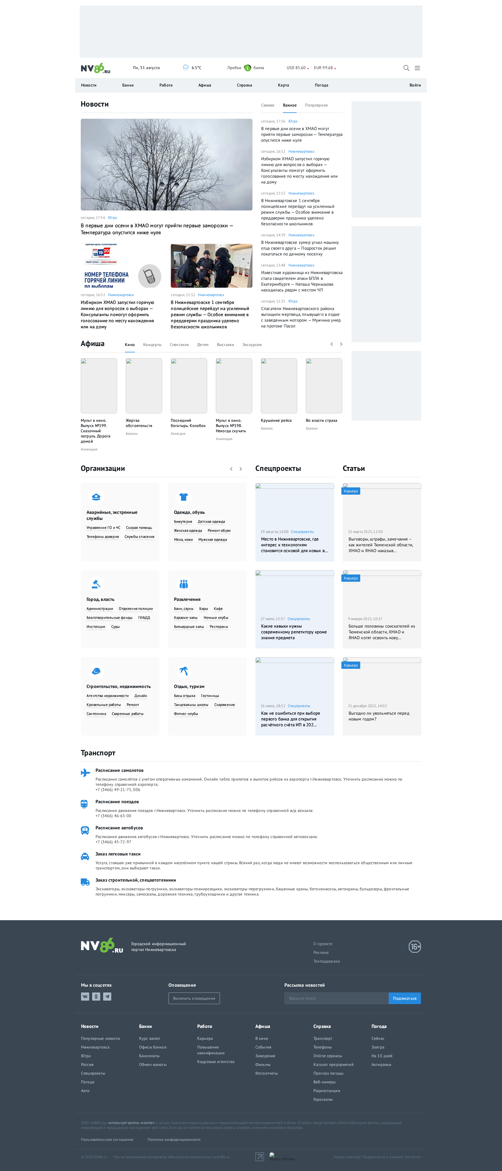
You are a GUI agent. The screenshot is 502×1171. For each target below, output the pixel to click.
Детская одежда (211, 521)
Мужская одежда (212, 539)
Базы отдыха (185, 695)
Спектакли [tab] (179, 344)
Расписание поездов (117, 801)
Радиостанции (326, 1090)
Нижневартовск (121, 294)
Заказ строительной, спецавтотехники (136, 880)
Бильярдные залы (189, 626)
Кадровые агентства (216, 1061)
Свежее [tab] (268, 105)
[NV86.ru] (95, 68)
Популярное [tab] (316, 105)
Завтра (378, 1047)
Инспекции (96, 626)
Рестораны (219, 626)
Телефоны (322, 1047)
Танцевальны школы (191, 704)
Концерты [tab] (152, 344)
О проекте (323, 943)
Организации (103, 468)
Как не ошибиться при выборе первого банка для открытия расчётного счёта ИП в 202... (290, 718)
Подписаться (405, 998)
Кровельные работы (104, 704)
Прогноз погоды (328, 1073)
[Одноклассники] (96, 996)
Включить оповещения (194, 998)
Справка (244, 85)
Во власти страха (321, 420)
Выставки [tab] (225, 344)
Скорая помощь (139, 527)
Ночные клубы (216, 617)
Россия (87, 1064)
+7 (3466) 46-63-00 (113, 815)
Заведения (265, 1055)
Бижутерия (183, 521)
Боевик (132, 433)
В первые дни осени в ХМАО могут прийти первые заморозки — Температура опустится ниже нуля (157, 229)
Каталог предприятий (333, 1064)
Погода (321, 85)
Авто (85, 1090)
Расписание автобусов (119, 827)
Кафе (218, 608)
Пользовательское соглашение (107, 1139)
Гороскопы (323, 1099)
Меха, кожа (183, 539)
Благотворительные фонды (109, 617)
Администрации (100, 608)
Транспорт (98, 752)
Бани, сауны (184, 608)
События (263, 1047)
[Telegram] (107, 996)
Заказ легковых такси (118, 854)
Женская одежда (188, 530)
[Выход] (418, 68)
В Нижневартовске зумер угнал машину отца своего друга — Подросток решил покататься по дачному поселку (300, 248)
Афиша (93, 343)
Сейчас (378, 1038)
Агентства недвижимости (108, 695)
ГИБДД (144, 617)
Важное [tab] (290, 105)
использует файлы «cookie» (131, 1122)
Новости (95, 104)
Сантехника (96, 713)
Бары (203, 608)
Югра (112, 217)
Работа (166, 85)
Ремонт (133, 704)
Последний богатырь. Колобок (188, 423)
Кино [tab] (130, 344)
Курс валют (149, 1038)
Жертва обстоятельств (139, 423)
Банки (128, 85)
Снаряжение (224, 704)
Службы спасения (140, 536)
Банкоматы (149, 1055)
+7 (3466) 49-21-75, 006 (118, 789)
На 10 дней (382, 1055)
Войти (415, 85)
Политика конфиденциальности (174, 1139)
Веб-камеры (324, 1081)
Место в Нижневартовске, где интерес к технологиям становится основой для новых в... (294, 544)
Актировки (381, 1064)
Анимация (89, 449)
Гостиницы (210, 695)
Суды (115, 626)
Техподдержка (326, 961)
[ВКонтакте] (85, 996)
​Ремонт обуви (219, 530)
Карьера (205, 1038)
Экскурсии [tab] (252, 344)
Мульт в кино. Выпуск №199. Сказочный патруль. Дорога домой (95, 431)
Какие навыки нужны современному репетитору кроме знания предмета (294, 631)
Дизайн (141, 695)
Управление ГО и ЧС (103, 527)
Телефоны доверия (103, 536)
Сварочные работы (128, 713)
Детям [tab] (203, 344)
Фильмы (262, 1064)
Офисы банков (152, 1047)
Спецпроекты (278, 468)
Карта (283, 85)
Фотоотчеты (266, 1073)
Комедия (178, 433)
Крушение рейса (276, 420)
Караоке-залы (186, 617)
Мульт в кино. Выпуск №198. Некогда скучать (231, 425)
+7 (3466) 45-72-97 (113, 841)
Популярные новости (100, 1038)
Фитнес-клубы (186, 713)
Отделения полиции (136, 608)
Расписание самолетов (120, 770)
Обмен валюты (152, 1064)
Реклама (321, 952)
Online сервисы (327, 1055)
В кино (261, 1038)
